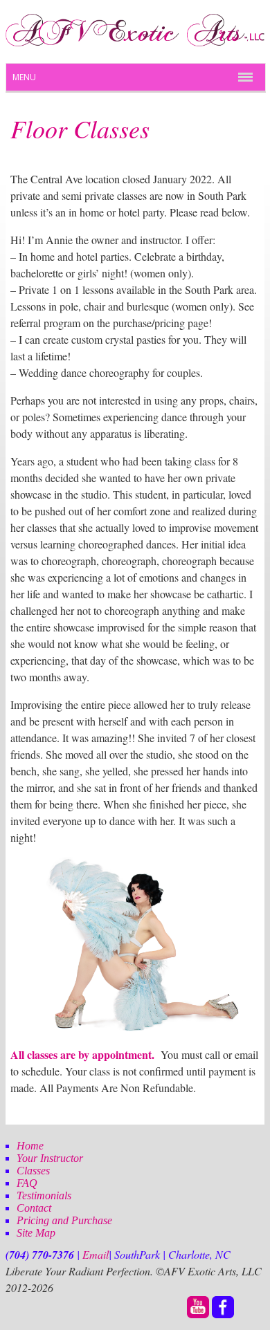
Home (30, 1146)
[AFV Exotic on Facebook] (223, 1314)
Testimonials (44, 1195)
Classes (33, 1170)
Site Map (36, 1233)
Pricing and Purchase (64, 1220)
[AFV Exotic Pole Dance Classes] (135, 42)
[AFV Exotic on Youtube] (198, 1314)
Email (95, 1254)
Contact (34, 1208)
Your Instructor (50, 1158)
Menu (24, 77)
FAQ (27, 1183)
